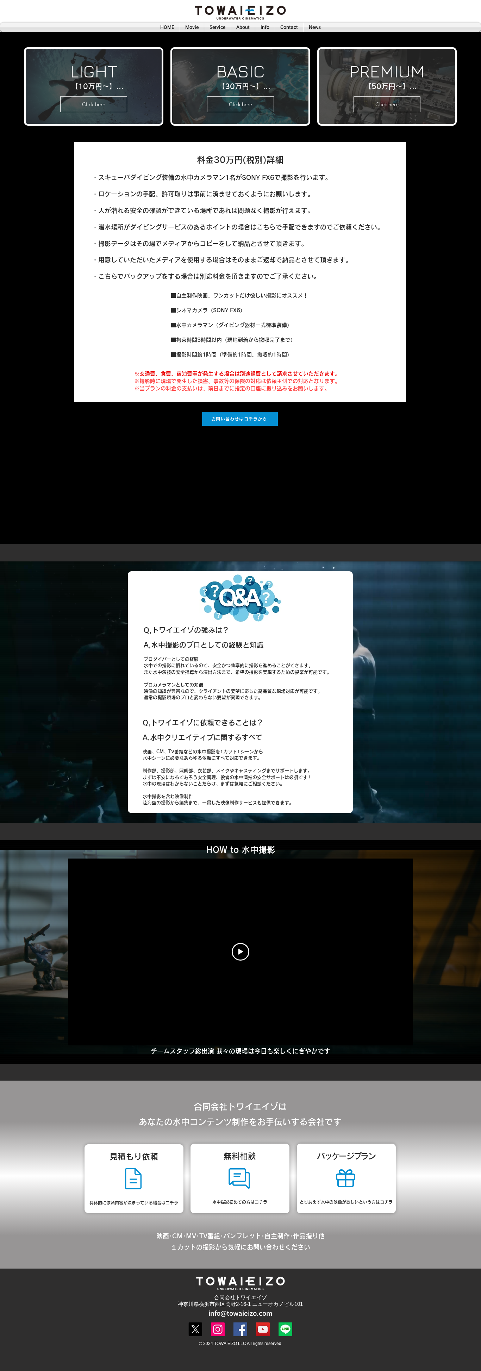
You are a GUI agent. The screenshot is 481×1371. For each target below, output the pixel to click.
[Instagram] (218, 1329)
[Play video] (240, 952)
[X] (195, 1329)
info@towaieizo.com (240, 1313)
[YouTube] (263, 1329)
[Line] (285, 1329)
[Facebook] (240, 1329)
